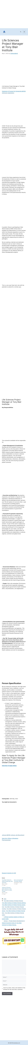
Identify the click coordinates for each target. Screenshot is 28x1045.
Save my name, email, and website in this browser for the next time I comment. (14, 988)
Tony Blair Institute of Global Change (13, 900)
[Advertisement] (14, 14)
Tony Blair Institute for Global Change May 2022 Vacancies (7, 881)
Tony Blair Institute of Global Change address (14, 903)
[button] (20, 32)
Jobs (5, 899)
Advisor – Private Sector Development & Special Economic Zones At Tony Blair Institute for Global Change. (13, 923)
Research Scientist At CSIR (9, 873)
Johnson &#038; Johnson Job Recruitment (13, 835)
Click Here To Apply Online (9, 765)
